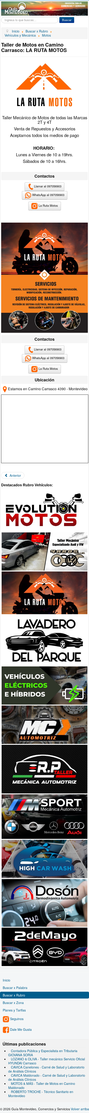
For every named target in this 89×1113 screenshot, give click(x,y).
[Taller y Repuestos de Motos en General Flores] (44, 510)
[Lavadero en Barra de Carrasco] (44, 640)
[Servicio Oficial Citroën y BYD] (44, 946)
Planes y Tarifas (14, 1010)
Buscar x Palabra (15, 987)
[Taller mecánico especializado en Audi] (44, 551)
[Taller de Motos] (44, 592)
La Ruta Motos (48, 206)
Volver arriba (80, 1109)
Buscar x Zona (13, 1002)
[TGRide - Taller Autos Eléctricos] (44, 685)
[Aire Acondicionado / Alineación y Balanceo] (44, 724)
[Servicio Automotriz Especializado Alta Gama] (44, 816)
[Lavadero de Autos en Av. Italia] (44, 858)
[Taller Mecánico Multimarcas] (44, 768)
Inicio (6, 980)
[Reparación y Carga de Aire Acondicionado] (44, 902)
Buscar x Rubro (14, 995)
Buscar (66, 20)
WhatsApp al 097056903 (47, 195)
